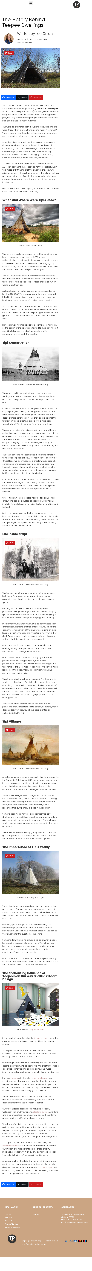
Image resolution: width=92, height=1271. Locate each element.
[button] (31, 3)
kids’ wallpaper (46, 1167)
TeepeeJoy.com (36, 1029)
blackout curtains (41, 1112)
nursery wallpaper (39, 1078)
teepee (14, 1078)
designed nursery (42, 1038)
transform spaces (10, 1145)
